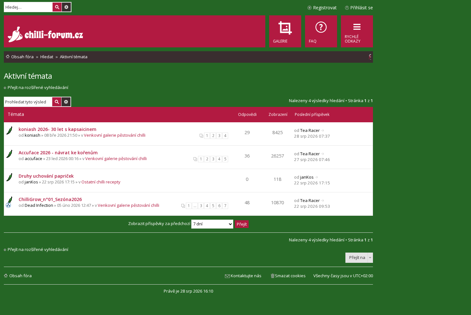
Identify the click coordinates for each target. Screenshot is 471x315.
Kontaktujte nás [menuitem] (246, 276)
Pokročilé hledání (66, 7)
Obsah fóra (20, 276)
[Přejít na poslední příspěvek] (322, 130)
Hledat (57, 7)
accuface (33, 158)
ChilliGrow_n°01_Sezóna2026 (50, 199)
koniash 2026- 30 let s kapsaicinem (57, 129)
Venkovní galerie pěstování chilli (114, 135)
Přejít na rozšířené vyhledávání (38, 87)
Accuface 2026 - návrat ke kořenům (58, 152)
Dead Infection (39, 205)
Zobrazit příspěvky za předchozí (159, 223)
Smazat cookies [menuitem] (290, 276)
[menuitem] (321, 31)
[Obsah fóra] (46, 35)
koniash (32, 135)
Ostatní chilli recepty (100, 182)
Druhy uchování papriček (46, 176)
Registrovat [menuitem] (325, 7)
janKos (31, 182)
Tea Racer (310, 130)
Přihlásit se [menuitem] (361, 7)
